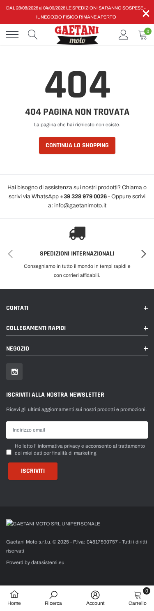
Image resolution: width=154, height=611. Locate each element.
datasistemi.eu (47, 562)
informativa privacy (59, 446)
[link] (14, 371)
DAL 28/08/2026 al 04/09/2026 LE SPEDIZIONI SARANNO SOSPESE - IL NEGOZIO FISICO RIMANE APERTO (76, 12)
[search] (33, 34)
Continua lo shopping (77, 145)
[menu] (12, 34)
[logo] (78, 34)
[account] (124, 34)
